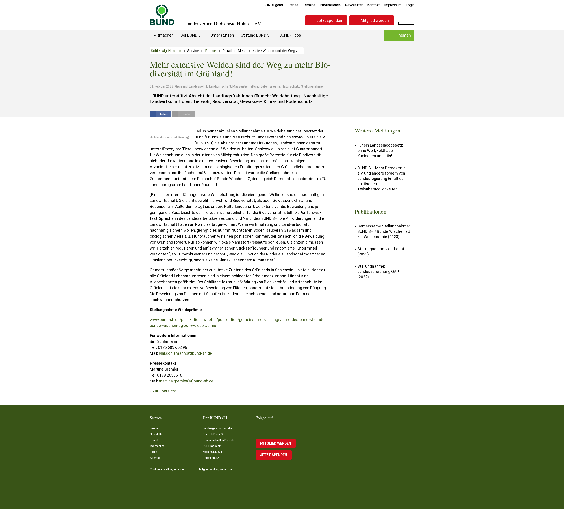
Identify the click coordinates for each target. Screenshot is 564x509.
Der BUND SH (192, 35)
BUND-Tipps (290, 35)
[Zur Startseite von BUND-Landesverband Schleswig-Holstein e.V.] (162, 14)
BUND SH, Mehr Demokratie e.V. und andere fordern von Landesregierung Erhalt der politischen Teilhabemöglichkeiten (381, 178)
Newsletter (354, 5)
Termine (309, 5)
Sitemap (155, 457)
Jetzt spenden (329, 20)
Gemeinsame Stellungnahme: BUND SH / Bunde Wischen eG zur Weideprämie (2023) (383, 231)
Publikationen (330, 5)
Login (410, 5)
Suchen (410, 20)
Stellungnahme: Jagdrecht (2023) (380, 251)
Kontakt (373, 5)
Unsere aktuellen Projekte (219, 440)
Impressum (392, 5)
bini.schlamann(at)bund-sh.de (185, 353)
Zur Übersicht (164, 391)
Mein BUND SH (212, 451)
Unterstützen (222, 35)
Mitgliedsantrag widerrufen (216, 469)
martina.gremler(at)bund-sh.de (186, 381)
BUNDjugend (273, 5)
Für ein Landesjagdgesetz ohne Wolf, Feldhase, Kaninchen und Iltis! (380, 150)
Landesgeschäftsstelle (217, 428)
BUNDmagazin (212, 445)
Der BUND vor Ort (213, 434)
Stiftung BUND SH (257, 35)
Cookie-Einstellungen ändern (168, 469)
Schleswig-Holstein (166, 51)
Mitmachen (163, 35)
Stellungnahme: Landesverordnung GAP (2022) (378, 271)
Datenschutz (211, 457)
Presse (292, 5)
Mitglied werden (375, 20)
